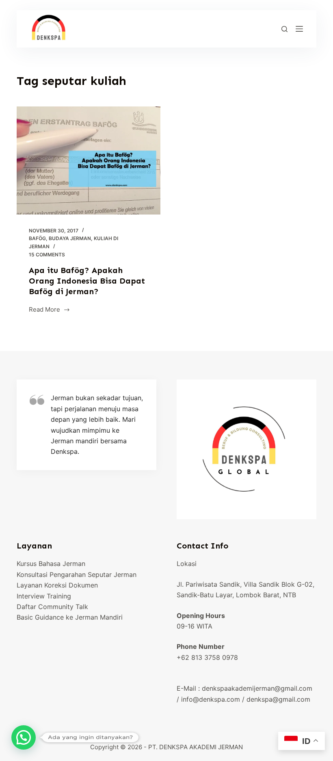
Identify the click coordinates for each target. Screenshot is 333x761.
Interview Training (44, 596)
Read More (44, 310)
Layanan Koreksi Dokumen (57, 585)
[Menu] (299, 29)
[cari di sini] (284, 29)
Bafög (37, 238)
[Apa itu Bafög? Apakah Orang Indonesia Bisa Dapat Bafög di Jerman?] (88, 160)
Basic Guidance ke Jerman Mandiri (70, 617)
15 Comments (47, 254)
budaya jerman (70, 238)
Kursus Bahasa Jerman (51, 563)
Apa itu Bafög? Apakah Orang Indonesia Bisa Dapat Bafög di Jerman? (87, 280)
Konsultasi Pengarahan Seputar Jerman (76, 574)
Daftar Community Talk (52, 607)
